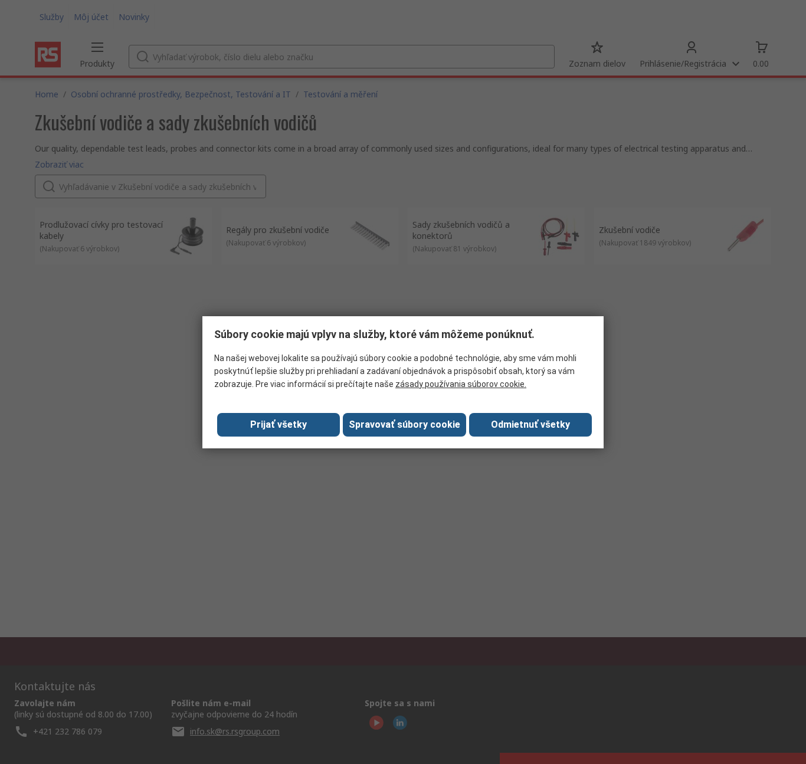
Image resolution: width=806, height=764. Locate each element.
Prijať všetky (278, 424)
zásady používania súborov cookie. (460, 384)
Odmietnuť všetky (530, 424)
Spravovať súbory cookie (404, 424)
